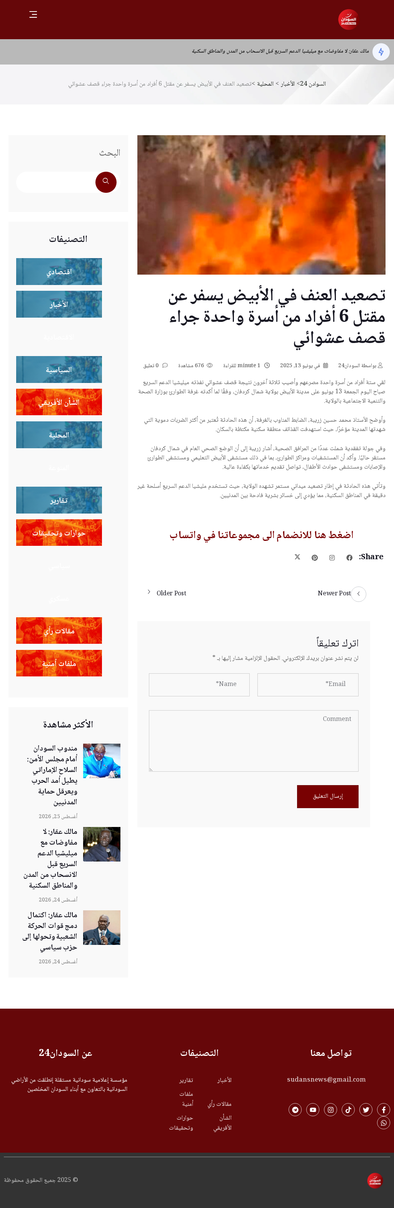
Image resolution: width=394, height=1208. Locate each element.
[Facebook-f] (383, 1109)
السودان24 (357, 366)
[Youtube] (312, 1109)
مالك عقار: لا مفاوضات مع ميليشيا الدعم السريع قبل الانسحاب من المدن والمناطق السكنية (280, 51)
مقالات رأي (219, 1105)
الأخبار (224, 1081)
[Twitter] (365, 1109)
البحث (109, 153)
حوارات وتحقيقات (181, 1123)
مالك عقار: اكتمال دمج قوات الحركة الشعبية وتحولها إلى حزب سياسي (49, 931)
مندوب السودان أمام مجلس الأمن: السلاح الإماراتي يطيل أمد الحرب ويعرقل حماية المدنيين (52, 776)
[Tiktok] (348, 1109)
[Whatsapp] (383, 1122)
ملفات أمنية (186, 1100)
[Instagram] (330, 1109)
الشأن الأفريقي (222, 1123)
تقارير (186, 1081)
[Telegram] (295, 1109)
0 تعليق (151, 366)
